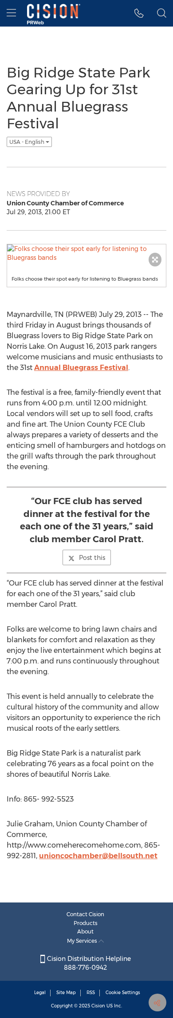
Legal (40, 992)
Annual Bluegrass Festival (81, 367)
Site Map (66, 992)
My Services (82, 940)
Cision (98, 1006)
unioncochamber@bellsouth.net (98, 856)
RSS (90, 992)
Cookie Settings (123, 992)
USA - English (27, 142)
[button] (139, 13)
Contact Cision (85, 914)
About (85, 931)
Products (86, 923)
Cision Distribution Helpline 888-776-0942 (88, 963)
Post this (92, 558)
